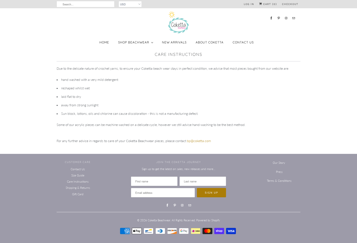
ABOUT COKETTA (210, 42)
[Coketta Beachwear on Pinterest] (278, 18)
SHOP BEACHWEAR (133, 42)
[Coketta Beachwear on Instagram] (286, 18)
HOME (104, 42)
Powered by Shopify (208, 220)
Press (279, 172)
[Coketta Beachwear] (178, 22)
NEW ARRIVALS (174, 42)
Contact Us (243, 42)
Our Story (279, 162)
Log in (249, 4)
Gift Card (77, 194)
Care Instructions (78, 181)
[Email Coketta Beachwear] (293, 18)
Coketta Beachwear (159, 220)
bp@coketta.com (199, 141)
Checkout (290, 4)
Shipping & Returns (78, 187)
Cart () (269, 4)
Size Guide (77, 175)
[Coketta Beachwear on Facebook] (271, 18)
